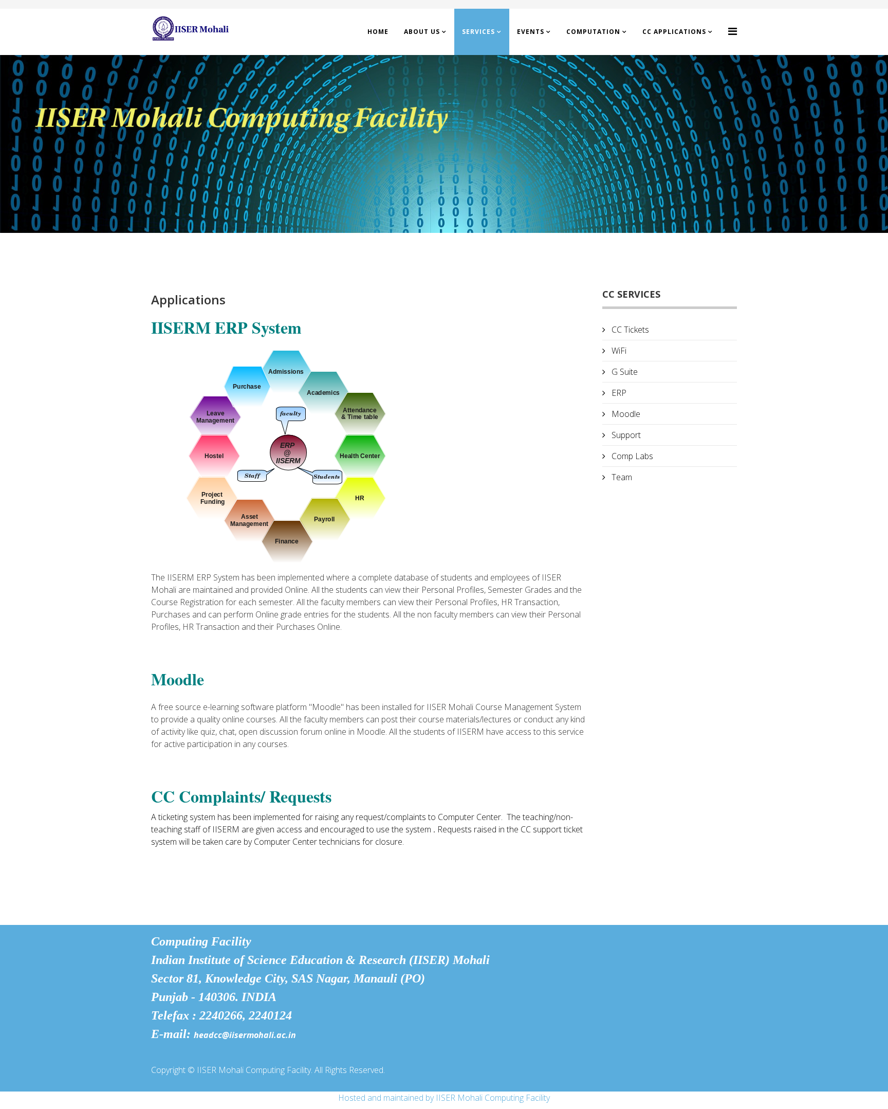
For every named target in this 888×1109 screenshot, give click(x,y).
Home (377, 31)
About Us (422, 31)
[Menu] (732, 31)
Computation (593, 31)
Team (620, 477)
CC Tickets (629, 329)
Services (478, 31)
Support (625, 435)
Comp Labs (631, 456)
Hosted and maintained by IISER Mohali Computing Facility (444, 1097)
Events (530, 31)
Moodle (624, 414)
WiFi (617, 350)
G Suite (623, 371)
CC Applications (674, 31)
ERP (617, 392)
